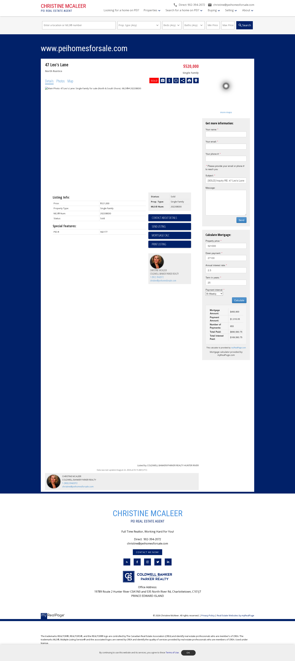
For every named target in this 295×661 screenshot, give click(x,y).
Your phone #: (212, 153)
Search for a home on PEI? (182, 10)
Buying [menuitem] (212, 10)
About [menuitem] (246, 10)
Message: (210, 187)
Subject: (210, 175)
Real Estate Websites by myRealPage (235, 615)
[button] (147, 552)
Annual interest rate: (216, 265)
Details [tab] (49, 80)
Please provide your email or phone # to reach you (225, 167)
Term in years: (213, 277)
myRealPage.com (238, 347)
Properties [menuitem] (150, 10)
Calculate (239, 300)
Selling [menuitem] (229, 10)
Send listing (159, 226)
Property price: (213, 240)
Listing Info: (61, 197)
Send (241, 220)
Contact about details (164, 218)
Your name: (211, 129)
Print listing (159, 244)
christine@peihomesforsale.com (163, 280)
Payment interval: (214, 289)
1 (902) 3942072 (157, 277)
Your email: (211, 141)
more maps (226, 112)
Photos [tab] (60, 80)
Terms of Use (172, 652)
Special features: (64, 226)
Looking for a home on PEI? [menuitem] (121, 10)
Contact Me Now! (147, 552)
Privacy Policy (208, 615)
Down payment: (213, 253)
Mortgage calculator (171, 235)
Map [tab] (70, 80)
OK (188, 653)
